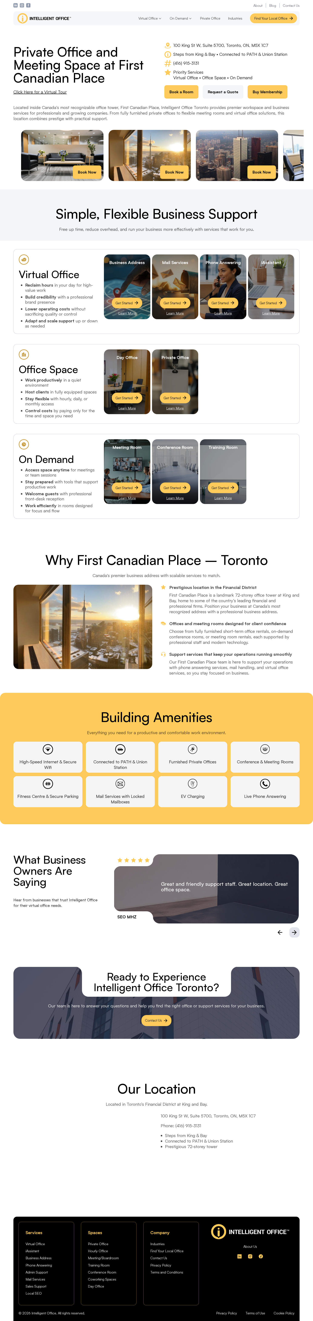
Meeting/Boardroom (103, 1258)
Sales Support (36, 1286)
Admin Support (37, 1272)
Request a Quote (223, 91)
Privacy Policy (160, 1265)
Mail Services (35, 1279)
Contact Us (291, 5)
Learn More (127, 313)
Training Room (99, 1265)
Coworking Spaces (102, 1279)
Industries (235, 18)
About (258, 5)
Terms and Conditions (166, 1272)
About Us (250, 1246)
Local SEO (34, 1293)
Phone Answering (39, 1265)
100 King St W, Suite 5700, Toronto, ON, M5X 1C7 (220, 45)
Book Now (87, 172)
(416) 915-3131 (186, 63)
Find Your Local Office (270, 18)
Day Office (96, 1286)
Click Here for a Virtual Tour (40, 92)
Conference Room (102, 1272)
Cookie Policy (284, 1313)
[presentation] (280, 932)
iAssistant (32, 1251)
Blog (272, 5)
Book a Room (181, 91)
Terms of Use (255, 1313)
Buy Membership (267, 91)
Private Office (210, 18)
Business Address (39, 1258)
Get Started (124, 303)
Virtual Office (35, 1244)
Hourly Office (98, 1251)
